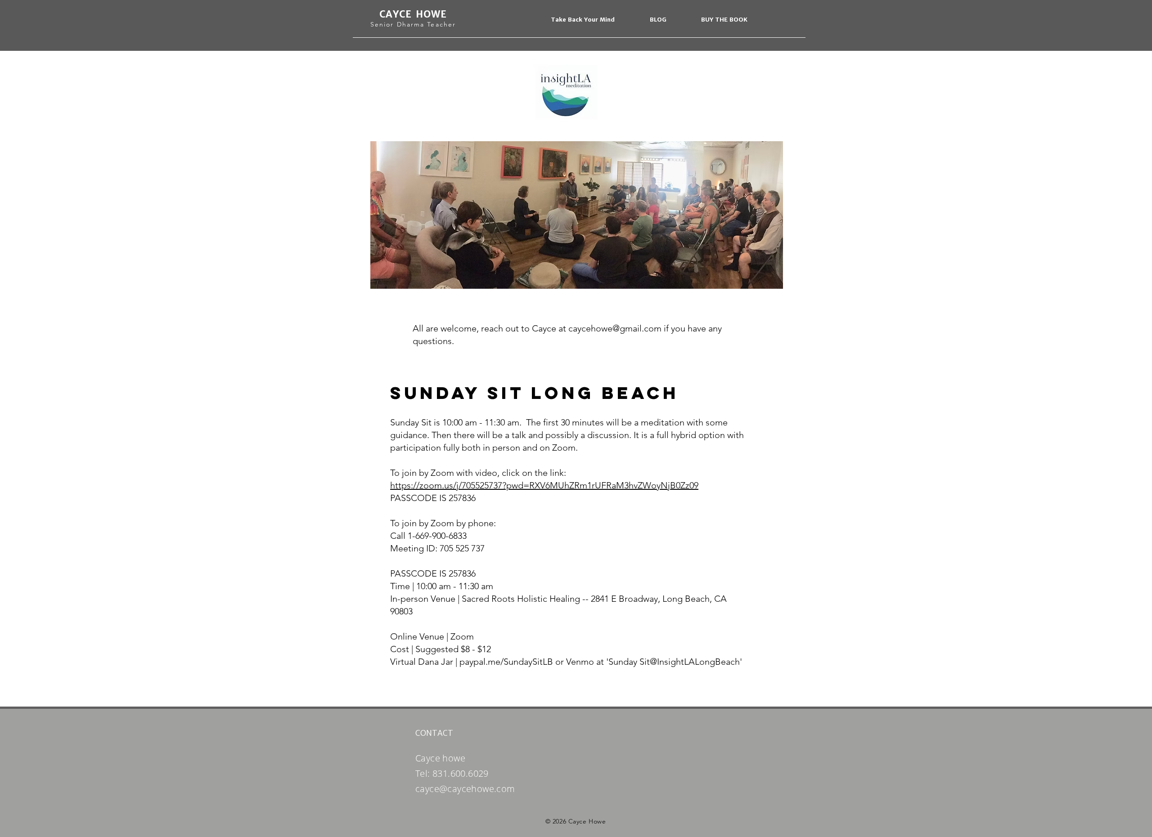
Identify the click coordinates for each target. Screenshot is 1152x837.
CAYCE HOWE (413, 14)
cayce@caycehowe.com (465, 789)
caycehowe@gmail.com (615, 328)
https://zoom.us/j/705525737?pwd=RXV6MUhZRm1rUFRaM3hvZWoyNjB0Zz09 (544, 485)
